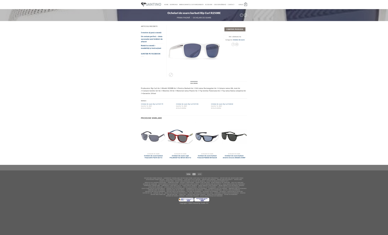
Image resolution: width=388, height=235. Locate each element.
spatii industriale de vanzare (211, 196)
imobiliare (238, 179)
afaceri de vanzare (150, 184)
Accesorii (208, 4)
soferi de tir (147, 193)
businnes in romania (210, 191)
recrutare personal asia (203, 193)
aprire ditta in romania (175, 188)
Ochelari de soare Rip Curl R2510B (187, 104)
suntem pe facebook (150, 54)
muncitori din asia (203, 182)
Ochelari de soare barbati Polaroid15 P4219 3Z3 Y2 (153, 157)
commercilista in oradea (217, 188)
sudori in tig (158, 193)
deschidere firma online (155, 179)
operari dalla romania (213, 190)
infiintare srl (172, 194)
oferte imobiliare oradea (189, 184)
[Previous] (141, 143)
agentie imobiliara (166, 181)
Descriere (194, 83)
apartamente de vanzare (220, 182)
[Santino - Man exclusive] (151, 4)
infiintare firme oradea (153, 178)
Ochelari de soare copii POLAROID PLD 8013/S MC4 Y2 (180, 157)
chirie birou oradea (189, 185)
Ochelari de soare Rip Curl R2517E (152, 104)
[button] (194, 51)
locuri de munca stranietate (217, 181)
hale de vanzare (237, 182)
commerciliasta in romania (196, 188)
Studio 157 (204, 203)
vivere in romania (230, 194)
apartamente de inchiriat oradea (231, 185)
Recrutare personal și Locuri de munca (190, 181)
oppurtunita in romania (176, 191)
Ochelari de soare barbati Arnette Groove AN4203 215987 (234, 157)
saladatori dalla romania (155, 191)
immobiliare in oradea (156, 190)
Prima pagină (183, 17)
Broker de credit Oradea (175, 196)
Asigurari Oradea (192, 196)
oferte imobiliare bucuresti (210, 184)
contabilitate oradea (174, 179)
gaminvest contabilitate (171, 185)
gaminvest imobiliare (152, 185)
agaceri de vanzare (155, 187)
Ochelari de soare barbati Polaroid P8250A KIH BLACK (207, 157)
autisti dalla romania (231, 190)
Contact (231, 4)
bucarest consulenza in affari (231, 191)
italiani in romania (194, 191)
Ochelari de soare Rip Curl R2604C (222, 104)
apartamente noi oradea (207, 185)
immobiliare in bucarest (175, 190)
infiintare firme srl (158, 194)
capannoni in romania (194, 190)
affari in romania (190, 187)
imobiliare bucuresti (225, 179)
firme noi (182, 194)
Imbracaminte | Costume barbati (191, 4)
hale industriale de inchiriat (234, 184)
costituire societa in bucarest (153, 188)
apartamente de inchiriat (168, 184)
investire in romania (215, 194)
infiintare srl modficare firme (231, 178)
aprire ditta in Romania (207, 187)
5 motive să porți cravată (151, 32)
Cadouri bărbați (220, 4)
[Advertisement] (60, 220)
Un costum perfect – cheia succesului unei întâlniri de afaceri (152, 39)
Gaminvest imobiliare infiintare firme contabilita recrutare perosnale (191, 178)
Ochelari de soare (202, 17)
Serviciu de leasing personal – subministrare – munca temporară (169, 182)
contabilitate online (192, 179)
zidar (191, 193)
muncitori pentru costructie (176, 193)
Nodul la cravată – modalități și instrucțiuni (151, 46)
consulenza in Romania (173, 187)
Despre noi (174, 4)
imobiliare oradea (209, 179)
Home (166, 4)
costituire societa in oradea (229, 187)
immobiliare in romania (237, 188)
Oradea (242, 193)
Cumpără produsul (234, 29)
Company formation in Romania (226, 193)
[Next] (246, 143)
